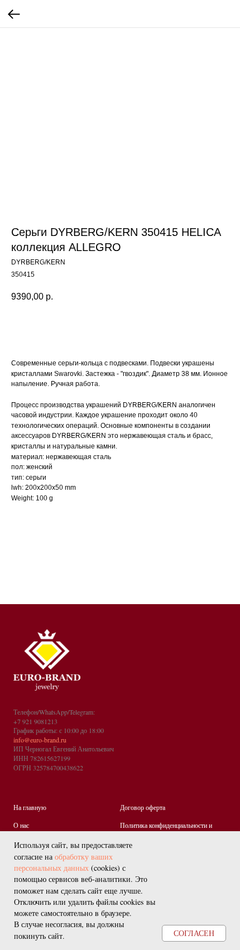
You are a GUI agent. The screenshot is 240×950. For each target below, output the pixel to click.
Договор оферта (142, 807)
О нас (21, 825)
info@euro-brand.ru (39, 739)
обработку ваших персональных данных (63, 862)
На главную (29, 807)
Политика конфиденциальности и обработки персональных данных (166, 830)
